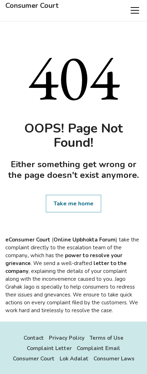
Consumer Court (32, 6)
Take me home (73, 204)
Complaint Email (98, 348)
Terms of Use (106, 337)
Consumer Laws (114, 358)
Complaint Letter (49, 348)
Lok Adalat (74, 358)
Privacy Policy (67, 337)
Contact (34, 337)
